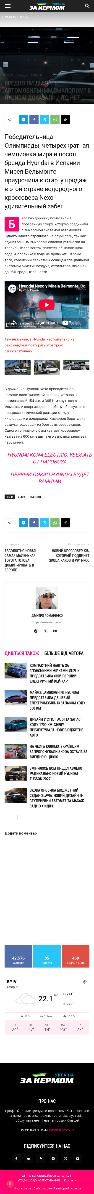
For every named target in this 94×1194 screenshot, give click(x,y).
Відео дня (22, 75)
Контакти (70, 1180)
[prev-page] (7, 817)
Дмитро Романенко (47, 616)
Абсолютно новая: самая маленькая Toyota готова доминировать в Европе (20, 560)
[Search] (87, 6)
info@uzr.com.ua (61, 1130)
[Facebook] (34, 119)
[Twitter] (44, 119)
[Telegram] (23, 119)
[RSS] (40, 1158)
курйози (35, 496)
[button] (7, 6)
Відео (21, 496)
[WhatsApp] (55, 119)
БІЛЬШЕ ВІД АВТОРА (64, 653)
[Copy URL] (65, 119)
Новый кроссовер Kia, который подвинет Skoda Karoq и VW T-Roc (69, 556)
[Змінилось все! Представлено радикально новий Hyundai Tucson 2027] (16, 774)
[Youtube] (56, 631)
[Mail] (28, 1158)
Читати (47, 946)
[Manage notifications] (10, 1184)
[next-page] (15, 817)
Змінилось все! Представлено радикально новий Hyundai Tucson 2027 (56, 773)
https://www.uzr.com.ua (47, 622)
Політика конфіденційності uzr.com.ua (45, 1176)
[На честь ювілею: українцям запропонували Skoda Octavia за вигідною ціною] (16, 752)
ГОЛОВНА (9, 17)
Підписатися (76, 946)
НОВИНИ (36, 75)
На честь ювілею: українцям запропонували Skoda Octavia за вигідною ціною (58, 751)
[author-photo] (47, 609)
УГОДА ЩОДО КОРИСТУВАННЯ (39, 1180)
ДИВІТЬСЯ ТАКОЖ (22, 653)
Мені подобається (18, 948)
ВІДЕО (24, 17)
